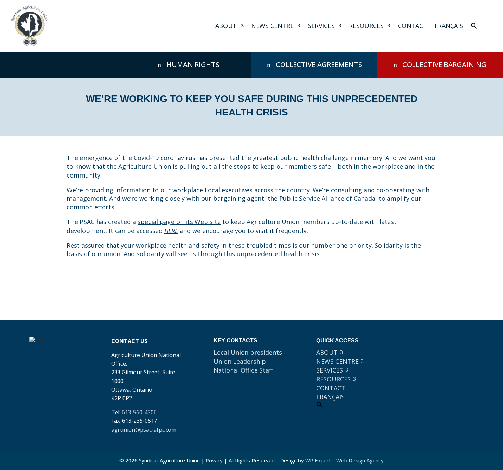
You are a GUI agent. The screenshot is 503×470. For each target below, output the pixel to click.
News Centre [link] (272, 26)
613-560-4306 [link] (139, 412)
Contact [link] (412, 26)
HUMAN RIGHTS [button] (193, 64)
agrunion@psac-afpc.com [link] (143, 429)
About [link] (226, 26)
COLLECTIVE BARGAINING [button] (444, 64)
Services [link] (321, 26)
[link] (29, 26)
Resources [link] (366, 26)
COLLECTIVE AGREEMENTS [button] (319, 64)
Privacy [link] (214, 460)
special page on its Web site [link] (179, 222)
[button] (427, 345)
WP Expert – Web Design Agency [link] (344, 460)
